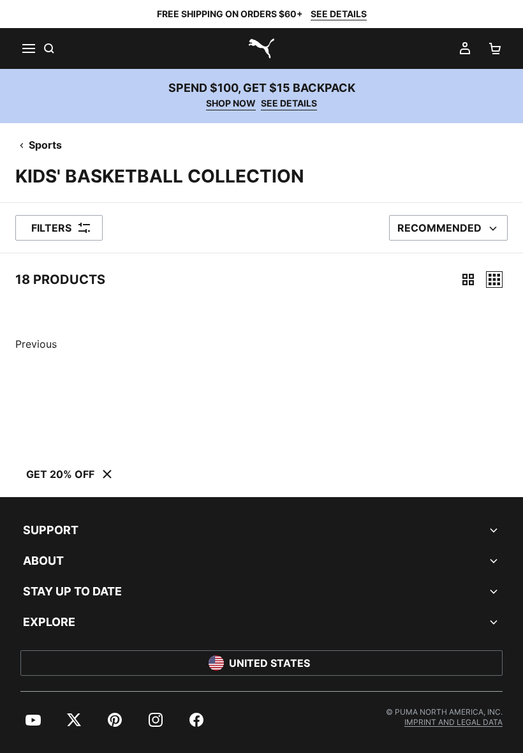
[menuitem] (33, 720)
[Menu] (28, 48)
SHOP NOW (231, 103)
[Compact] (468, 279)
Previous (36, 344)
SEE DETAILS (339, 13)
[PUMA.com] (261, 48)
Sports (45, 144)
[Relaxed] (494, 279)
